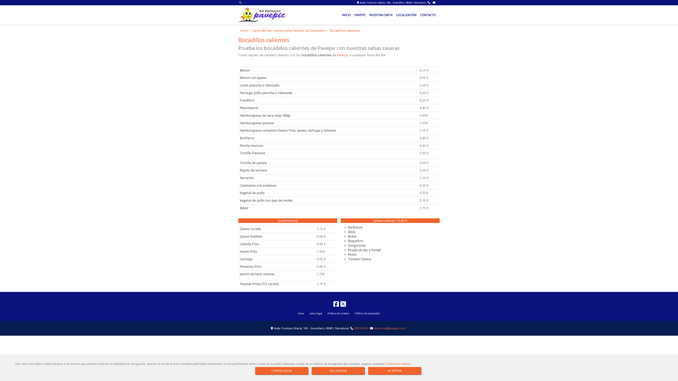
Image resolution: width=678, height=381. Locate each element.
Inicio (301, 313)
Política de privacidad (367, 313)
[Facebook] (336, 305)
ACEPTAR (395, 371)
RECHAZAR (338, 371)
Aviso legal (316, 313)
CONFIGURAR (281, 371)
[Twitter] (343, 305)
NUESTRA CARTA (381, 15)
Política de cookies (398, 363)
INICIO (346, 15)
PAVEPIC (360, 15)
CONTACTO (428, 15)
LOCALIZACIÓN (406, 15)
